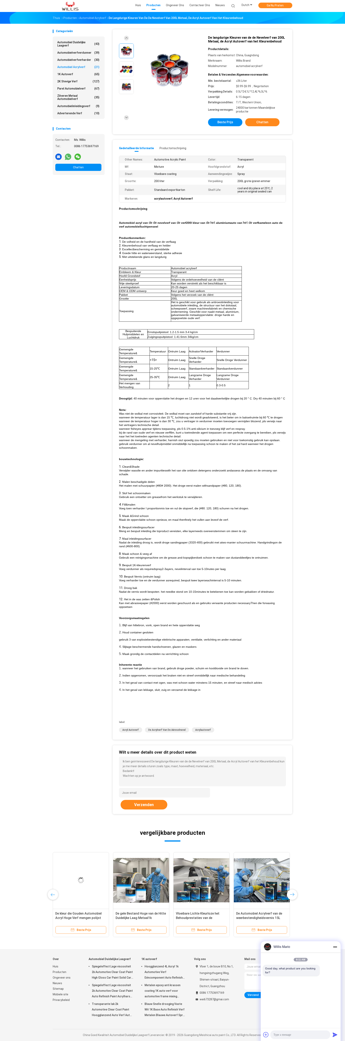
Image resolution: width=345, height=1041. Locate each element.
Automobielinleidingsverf (78, 106)
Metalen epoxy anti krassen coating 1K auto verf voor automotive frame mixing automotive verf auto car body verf (165, 991)
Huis (55, 966)
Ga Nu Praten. (275, 5)
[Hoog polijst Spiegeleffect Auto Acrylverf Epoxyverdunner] (81, 880)
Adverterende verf (78, 113)
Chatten (78, 167)
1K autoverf (78, 74)
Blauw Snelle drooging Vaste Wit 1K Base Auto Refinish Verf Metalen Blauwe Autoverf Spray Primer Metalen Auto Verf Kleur (165, 1010)
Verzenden (144, 804)
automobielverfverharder (78, 59)
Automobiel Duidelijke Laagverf (78, 44)
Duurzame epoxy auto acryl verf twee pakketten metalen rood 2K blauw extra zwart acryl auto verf (140, 918)
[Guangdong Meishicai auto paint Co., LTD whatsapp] (68, 156)
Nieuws (57, 983)
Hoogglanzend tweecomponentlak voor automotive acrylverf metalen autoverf (201, 918)
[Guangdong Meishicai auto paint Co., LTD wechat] (77, 156)
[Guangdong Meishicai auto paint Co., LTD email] (58, 156)
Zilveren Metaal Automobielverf (78, 97)
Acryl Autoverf (130, 730)
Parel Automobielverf (78, 88)
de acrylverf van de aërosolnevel (167, 730)
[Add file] (266, 1034)
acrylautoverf (203, 730)
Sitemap (58, 988)
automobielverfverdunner (78, 52)
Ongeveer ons (61, 977)
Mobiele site (60, 994)
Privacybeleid (61, 1000)
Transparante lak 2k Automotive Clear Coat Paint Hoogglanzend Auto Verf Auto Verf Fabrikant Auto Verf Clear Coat (112, 1010)
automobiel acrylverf (78, 67)
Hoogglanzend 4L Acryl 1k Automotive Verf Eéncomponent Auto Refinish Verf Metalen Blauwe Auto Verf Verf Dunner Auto (165, 972)
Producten (59, 972)
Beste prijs (225, 122)
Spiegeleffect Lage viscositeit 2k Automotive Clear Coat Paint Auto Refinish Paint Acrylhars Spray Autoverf (112, 991)
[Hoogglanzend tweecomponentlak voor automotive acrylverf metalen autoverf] (201, 880)
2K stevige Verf (78, 81)
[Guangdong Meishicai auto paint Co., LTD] (70, 6)
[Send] (335, 1034)
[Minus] (335, 946)
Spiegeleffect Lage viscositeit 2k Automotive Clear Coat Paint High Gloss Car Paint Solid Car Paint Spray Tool (112, 972)
